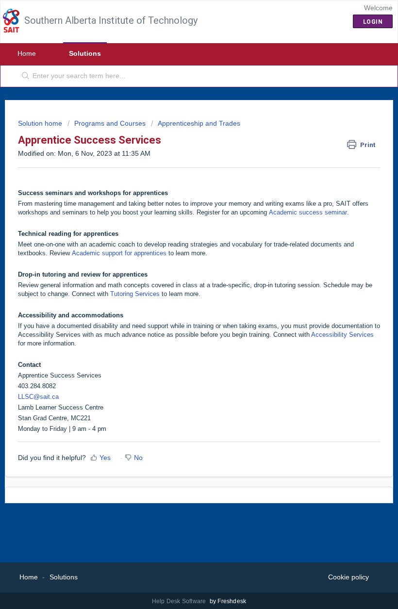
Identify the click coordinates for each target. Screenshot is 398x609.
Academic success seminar (308, 212)
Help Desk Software (180, 601)
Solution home (41, 123)
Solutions (85, 53)
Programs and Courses (110, 123)
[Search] (23, 76)
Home (26, 53)
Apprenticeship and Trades (199, 123)
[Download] (181, 300)
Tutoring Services (135, 293)
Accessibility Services (342, 334)
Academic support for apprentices (119, 253)
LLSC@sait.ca (38, 396)
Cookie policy (348, 577)
